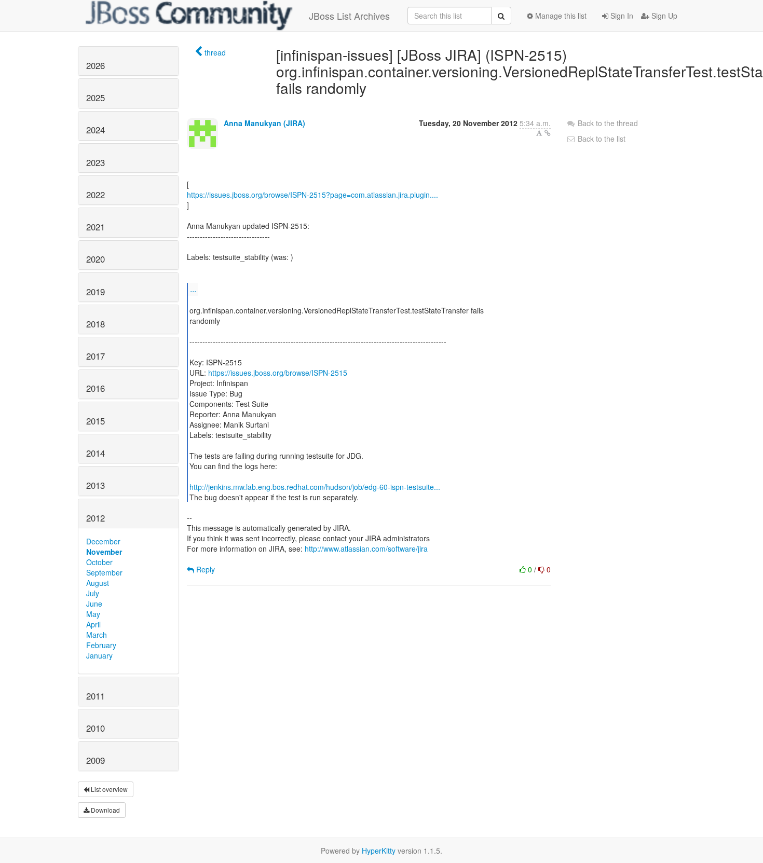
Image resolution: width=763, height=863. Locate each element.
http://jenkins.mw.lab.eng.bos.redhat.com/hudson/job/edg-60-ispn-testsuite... (314, 487)
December (103, 541)
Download (104, 809)
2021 (95, 227)
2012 (95, 518)
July (92, 593)
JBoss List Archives (349, 15)
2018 (95, 324)
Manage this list (560, 15)
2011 (95, 696)
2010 (95, 728)
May (93, 614)
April (93, 624)
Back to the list (600, 138)
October (99, 562)
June (94, 603)
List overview (108, 789)
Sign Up (663, 15)
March (96, 634)
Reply (204, 569)
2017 (95, 356)
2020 (95, 259)
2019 (95, 291)
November (104, 551)
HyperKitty (379, 850)
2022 (95, 194)
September (104, 572)
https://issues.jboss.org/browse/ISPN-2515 (277, 372)
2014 (95, 453)
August (97, 583)
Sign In (620, 15)
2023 (95, 162)
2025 (95, 97)
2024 (95, 130)
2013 (95, 485)
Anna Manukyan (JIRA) (264, 123)
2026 (95, 65)
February (101, 645)
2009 (95, 760)
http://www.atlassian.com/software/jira (366, 548)
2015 (95, 421)
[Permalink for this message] (547, 133)
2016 (95, 388)
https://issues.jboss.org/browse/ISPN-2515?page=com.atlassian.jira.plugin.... (312, 194)
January (99, 655)
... (193, 289)
